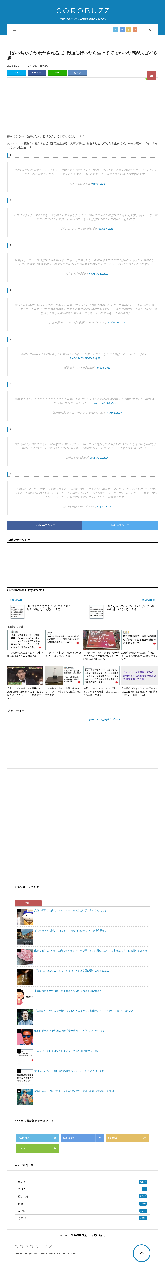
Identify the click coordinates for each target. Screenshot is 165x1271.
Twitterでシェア (120, 525)
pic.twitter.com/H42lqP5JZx (102, 403)
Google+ (113, 1138)
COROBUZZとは (79, 1235)
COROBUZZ (83, 11)
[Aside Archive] (151, 75)
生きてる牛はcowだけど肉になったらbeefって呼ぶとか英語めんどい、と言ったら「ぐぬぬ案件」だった (90, 950)
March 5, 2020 (114, 412)
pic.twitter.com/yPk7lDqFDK (85, 358)
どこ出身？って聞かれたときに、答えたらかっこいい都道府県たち (70, 930)
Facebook (37, 72)
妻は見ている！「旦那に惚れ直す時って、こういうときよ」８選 (69, 1070)
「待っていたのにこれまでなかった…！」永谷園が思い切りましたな (71, 970)
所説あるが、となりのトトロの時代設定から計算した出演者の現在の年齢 (74, 1090)
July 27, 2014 (104, 506)
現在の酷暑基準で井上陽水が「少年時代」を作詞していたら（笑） (70, 1030)
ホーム (63, 1235)
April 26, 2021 (103, 367)
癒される (45, 65)
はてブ (77, 72)
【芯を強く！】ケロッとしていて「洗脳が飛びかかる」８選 (67, 1050)
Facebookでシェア (44, 525)
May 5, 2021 (98, 183)
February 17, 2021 (99, 273)
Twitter (16, 72)
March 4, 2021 (105, 228)
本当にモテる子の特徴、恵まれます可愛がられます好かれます (68, 990)
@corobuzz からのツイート (104, 719)
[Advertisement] (82, 106)
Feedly (22, 1148)
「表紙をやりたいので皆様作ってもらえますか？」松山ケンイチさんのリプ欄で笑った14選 (83, 1010)
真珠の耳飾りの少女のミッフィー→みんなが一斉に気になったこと (70, 910)
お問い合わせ (98, 1235)
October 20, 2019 (116, 322)
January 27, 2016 (99, 457)
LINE (57, 72)
